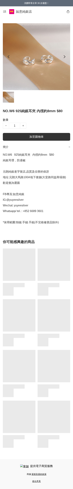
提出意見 (36, 481)
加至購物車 (36, 136)
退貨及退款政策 (39, 474)
